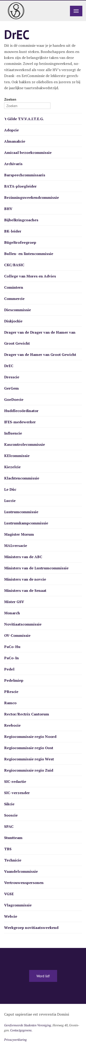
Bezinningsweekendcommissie (31, 197)
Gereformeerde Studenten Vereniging (27, 1025)
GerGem (11, 388)
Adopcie (11, 130)
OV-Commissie (17, 635)
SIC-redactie (15, 781)
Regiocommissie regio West (29, 759)
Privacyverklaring (15, 1040)
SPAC (9, 826)
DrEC (8, 365)
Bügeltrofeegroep (20, 242)
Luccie (10, 500)
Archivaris (13, 163)
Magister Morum (19, 534)
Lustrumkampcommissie (26, 523)
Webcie (10, 916)
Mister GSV (14, 601)
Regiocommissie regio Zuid (28, 770)
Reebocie (12, 725)
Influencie (13, 433)
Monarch (12, 612)
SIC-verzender (17, 792)
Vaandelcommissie (21, 871)
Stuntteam (13, 837)
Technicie (12, 860)
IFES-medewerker (20, 421)
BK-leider (12, 231)
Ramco (10, 702)
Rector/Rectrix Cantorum (26, 714)
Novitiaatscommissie (23, 624)
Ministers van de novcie (25, 579)
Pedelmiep (13, 680)
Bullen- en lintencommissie (28, 253)
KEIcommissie (17, 455)
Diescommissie (17, 309)
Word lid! (43, 976)
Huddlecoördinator (21, 410)
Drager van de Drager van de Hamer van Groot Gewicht (39, 338)
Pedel (9, 669)
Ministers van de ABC (23, 556)
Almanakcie (14, 141)
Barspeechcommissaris (24, 174)
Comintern (13, 287)
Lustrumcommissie (21, 511)
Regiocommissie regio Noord (30, 736)
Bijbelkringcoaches (21, 219)
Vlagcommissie (18, 905)
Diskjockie (13, 321)
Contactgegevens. (21, 1030)
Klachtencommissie (21, 478)
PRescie (11, 691)
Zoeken (10, 99)
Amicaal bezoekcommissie (28, 152)
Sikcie (9, 803)
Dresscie (11, 376)
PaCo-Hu (12, 646)
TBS (7, 848)
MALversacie (15, 545)
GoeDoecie (13, 399)
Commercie (14, 298)
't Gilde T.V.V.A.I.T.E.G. (24, 118)
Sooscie (11, 815)
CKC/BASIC (14, 264)
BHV (8, 208)
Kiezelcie (12, 466)
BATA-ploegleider (20, 186)
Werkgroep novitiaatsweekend (31, 927)
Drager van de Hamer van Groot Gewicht (40, 354)
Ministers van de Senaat (25, 590)
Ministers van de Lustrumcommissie (36, 568)
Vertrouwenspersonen (24, 882)
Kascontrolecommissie (24, 444)
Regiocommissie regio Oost (28, 747)
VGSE (9, 893)
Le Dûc (10, 489)
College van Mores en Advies (30, 276)
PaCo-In (11, 657)
